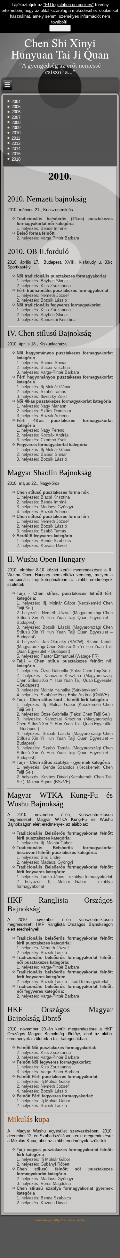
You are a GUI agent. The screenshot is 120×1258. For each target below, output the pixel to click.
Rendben (60, 28)
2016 (16, 153)
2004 (16, 101)
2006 (16, 111)
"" (69, 4)
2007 (16, 117)
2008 (16, 122)
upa (44, 1119)
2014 (16, 148)
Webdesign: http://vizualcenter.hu (60, 1220)
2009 (16, 127)
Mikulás (21, 1119)
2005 (16, 106)
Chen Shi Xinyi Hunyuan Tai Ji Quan (60, 48)
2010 (16, 132)
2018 (16, 159)
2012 (16, 143)
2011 (16, 138)
